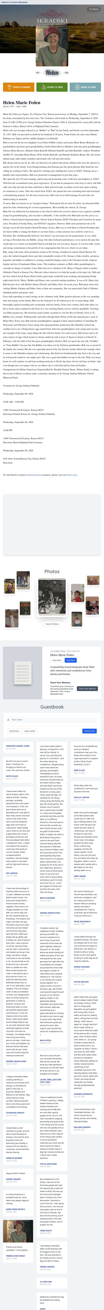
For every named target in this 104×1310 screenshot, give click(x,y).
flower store (71, 474)
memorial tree (33, 474)
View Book (57, 660)
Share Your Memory (87, 688)
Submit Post (89, 731)
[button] (18, 1231)
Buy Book (71, 660)
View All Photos (52, 624)
